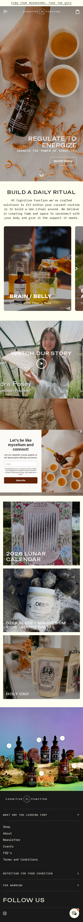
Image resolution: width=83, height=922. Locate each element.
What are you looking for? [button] (25, 815)
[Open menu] (9, 11)
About (7, 833)
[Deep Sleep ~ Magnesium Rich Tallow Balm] (41, 600)
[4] (74, 765)
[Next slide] (76, 268)
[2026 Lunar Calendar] (41, 533)
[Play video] (41, 364)
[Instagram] (5, 913)
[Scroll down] (41, 175)
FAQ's (7, 853)
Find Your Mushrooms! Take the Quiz (41, 3)
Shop (6, 827)
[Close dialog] (81, 432)
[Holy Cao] (41, 667)
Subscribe (20, 480)
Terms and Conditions (20, 859)
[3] (62, 738)
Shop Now (63, 161)
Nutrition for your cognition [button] (28, 873)
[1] (41, 773)
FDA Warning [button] (13, 885)
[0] (9, 745)
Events (8, 846)
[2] (39, 740)
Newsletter (11, 840)
